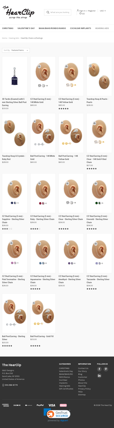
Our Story (82, 371)
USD (102, 11)
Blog (80, 374)
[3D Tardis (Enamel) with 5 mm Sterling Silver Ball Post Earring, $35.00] (15, 76)
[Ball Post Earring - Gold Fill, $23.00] (43, 313)
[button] (57, 415)
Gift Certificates (66, 389)
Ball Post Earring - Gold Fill (42, 336)
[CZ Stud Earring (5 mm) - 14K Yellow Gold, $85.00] (71, 76)
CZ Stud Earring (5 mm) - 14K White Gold (41, 100)
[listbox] (20, 50)
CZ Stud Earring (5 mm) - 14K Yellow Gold (69, 100)
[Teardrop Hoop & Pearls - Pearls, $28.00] (99, 76)
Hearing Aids (102, 28)
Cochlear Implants (80, 28)
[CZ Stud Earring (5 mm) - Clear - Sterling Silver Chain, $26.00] (71, 193)
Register (92, 11)
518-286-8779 (11, 385)
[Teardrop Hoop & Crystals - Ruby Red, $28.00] (15, 133)
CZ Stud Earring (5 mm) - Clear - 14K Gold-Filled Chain (97, 159)
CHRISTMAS (7, 28)
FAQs (80, 392)
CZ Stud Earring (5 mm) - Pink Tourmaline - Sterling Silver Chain (13, 279)
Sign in (82, 11)
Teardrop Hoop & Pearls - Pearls (97, 100)
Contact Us (83, 368)
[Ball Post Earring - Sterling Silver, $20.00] (15, 313)
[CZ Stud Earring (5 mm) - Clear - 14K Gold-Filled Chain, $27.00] (99, 133)
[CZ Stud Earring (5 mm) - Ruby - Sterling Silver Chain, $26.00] (43, 193)
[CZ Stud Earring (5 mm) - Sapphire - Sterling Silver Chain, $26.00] (15, 193)
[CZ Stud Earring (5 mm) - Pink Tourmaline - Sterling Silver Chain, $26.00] (15, 253)
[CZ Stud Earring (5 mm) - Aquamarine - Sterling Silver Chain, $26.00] (43, 253)
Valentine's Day (26, 28)
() (83, 14)
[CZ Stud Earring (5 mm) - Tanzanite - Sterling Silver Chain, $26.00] (99, 253)
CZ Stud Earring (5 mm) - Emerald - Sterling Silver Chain (97, 219)
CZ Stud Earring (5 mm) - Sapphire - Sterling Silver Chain (13, 219)
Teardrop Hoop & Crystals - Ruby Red (13, 157)
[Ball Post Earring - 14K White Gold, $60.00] (43, 133)
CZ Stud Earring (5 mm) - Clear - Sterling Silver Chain (71, 218)
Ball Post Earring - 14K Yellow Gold (68, 157)
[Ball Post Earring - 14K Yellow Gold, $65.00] (71, 133)
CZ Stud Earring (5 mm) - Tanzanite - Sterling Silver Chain (98, 279)
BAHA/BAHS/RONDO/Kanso (52, 28)
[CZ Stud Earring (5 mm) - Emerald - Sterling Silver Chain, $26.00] (99, 193)
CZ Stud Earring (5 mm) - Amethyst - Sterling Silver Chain (70, 279)
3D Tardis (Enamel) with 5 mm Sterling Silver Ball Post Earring (14, 102)
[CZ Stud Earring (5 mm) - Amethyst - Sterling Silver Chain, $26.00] (71, 253)
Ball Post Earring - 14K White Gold (42, 157)
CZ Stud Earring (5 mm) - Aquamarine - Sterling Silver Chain (42, 279)
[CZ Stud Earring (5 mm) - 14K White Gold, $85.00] (43, 76)
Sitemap (82, 394)
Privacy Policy (84, 389)
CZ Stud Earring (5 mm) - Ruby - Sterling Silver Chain (42, 218)
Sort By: (7, 50)
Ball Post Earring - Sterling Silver (13, 338)
